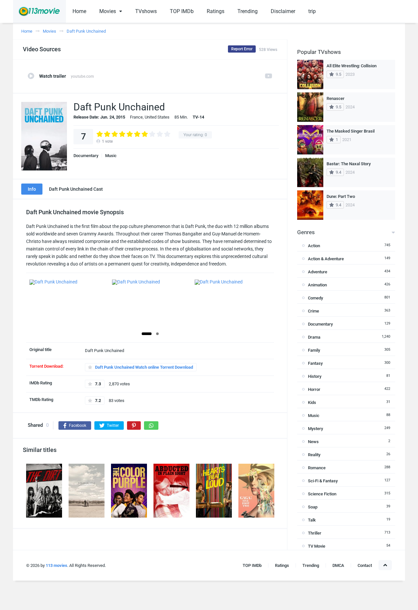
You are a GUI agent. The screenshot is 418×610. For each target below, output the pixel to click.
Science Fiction (322, 493)
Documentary (85, 155)
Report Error (241, 49)
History (314, 376)
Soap (312, 507)
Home (79, 11)
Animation (317, 284)
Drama (314, 337)
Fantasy (315, 363)
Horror (314, 389)
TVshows (146, 11)
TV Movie (316, 546)
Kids (312, 402)
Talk (312, 520)
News (313, 441)
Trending (247, 11)
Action (314, 245)
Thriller (314, 533)
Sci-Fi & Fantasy (323, 480)
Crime (313, 311)
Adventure (317, 271)
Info (32, 189)
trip (312, 11)
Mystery (315, 428)
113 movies (56, 565)
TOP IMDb (182, 11)
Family (314, 350)
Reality (314, 454)
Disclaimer (283, 11)
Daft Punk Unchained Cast (76, 189)
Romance (317, 467)
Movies (107, 11)
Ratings (215, 11)
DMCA (338, 565)
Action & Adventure (326, 258)
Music (111, 155)
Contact (365, 565)
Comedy (315, 298)
